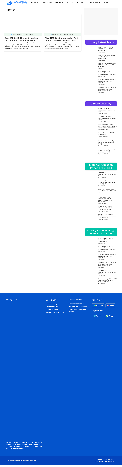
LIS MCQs (80, 3)
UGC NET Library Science (78, 306)
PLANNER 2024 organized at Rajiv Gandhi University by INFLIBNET (62, 39)
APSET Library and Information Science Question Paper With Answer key (105, 199)
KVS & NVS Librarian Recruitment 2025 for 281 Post (106, 110)
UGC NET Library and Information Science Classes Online (107, 118)
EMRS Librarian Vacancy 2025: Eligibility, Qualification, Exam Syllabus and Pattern (107, 126)
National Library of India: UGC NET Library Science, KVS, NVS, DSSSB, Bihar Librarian (107, 280)
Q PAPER (70, 3)
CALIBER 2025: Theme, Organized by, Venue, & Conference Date (22, 39)
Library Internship (52, 306)
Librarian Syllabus (75, 300)
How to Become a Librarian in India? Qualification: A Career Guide (107, 56)
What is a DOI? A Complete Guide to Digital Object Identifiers (107, 81)
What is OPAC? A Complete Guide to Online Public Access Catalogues (107, 89)
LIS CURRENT (95, 3)
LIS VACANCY (47, 3)
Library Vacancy (51, 304)
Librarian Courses (52, 309)
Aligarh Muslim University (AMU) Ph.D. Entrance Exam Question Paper (107, 216)
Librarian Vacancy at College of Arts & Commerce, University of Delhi (107, 150)
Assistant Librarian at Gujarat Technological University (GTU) (107, 142)
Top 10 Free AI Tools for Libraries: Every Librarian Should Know (106, 48)
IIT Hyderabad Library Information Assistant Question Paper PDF (105, 208)
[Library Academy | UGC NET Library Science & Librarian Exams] (17, 3)
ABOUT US (34, 3)
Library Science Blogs (76, 304)
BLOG (106, 3)
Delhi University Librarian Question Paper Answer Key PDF (107, 190)
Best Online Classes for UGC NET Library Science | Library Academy (107, 65)
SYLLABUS (59, 3)
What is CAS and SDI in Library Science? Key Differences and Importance (107, 73)
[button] (112, 3)
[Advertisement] (101, 21)
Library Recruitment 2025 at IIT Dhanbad (107, 133)
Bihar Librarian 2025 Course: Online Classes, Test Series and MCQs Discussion (107, 182)
